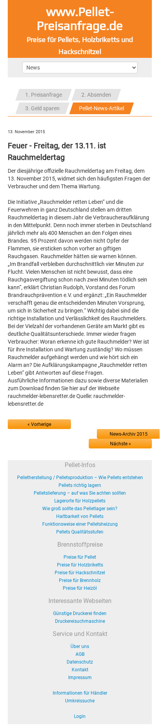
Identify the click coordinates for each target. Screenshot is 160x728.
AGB (80, 654)
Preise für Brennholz (80, 580)
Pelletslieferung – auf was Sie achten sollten (80, 493)
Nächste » (120, 444)
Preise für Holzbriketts (80, 565)
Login (80, 716)
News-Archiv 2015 (129, 434)
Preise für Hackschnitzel (80, 572)
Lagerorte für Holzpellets (79, 501)
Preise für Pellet (80, 557)
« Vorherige (39, 424)
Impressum (80, 677)
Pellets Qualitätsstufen (79, 532)
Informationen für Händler (80, 693)
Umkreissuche (80, 701)
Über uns (80, 646)
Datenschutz (80, 662)
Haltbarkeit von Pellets (79, 516)
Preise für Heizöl (80, 588)
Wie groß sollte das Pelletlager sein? (79, 508)
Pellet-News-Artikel (101, 108)
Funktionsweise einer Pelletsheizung (80, 524)
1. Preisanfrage (43, 95)
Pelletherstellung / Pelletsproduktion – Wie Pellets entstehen (80, 477)
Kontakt (80, 669)
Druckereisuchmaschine (80, 621)
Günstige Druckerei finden (80, 613)
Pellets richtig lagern (79, 485)
